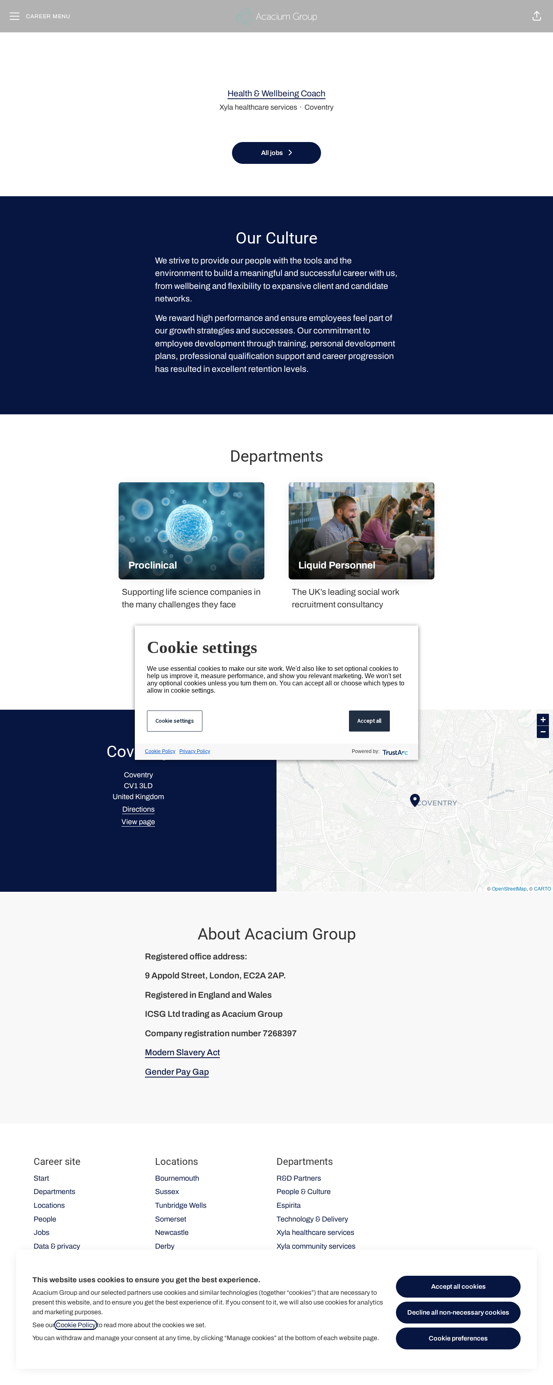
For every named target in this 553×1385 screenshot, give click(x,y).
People (45, 1219)
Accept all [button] (369, 720)
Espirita (288, 1205)
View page (138, 822)
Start (41, 1178)
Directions (138, 809)
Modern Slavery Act (182, 1052)
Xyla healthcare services (315, 1232)
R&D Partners (298, 1178)
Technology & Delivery (312, 1219)
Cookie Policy (76, 1324)
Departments (54, 1192)
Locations (49, 1205)
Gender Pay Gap (177, 1071)
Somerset (170, 1219)
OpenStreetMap (509, 888)
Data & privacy (57, 1246)
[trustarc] (394, 751)
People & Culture (303, 1192)
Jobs (41, 1232)
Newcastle (172, 1232)
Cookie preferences (458, 1338)
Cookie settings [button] (174, 720)
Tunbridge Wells (180, 1205)
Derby (164, 1246)
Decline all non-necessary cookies (458, 1312)
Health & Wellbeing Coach (276, 93)
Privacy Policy (194, 751)
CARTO (542, 888)
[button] (536, 16)
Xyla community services (315, 1246)
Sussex (167, 1192)
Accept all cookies (458, 1286)
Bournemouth (177, 1178)
